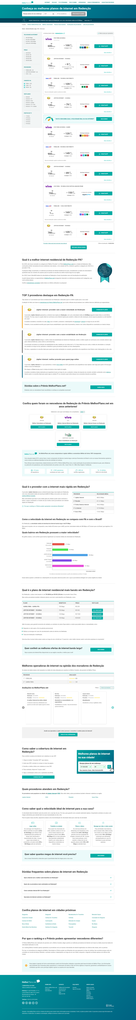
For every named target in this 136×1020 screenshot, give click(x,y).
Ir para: (24, 24)
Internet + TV (29, 98)
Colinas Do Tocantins (51, 917)
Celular (54, 2)
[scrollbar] (68, 707)
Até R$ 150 (28, 54)
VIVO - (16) (28, 74)
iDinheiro (88, 995)
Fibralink (71, 797)
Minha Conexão (90, 987)
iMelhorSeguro (90, 998)
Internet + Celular (30, 102)
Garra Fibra (95, 797)
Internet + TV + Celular (31, 106)
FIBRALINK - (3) (30, 70)
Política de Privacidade (64, 987)
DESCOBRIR (104, 119)
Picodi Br (88, 992)
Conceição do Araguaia (98, 917)
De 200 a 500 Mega (30, 39)
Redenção (42, 28)
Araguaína (25, 914)
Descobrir (101, 855)
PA (38, 28)
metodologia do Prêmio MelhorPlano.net (51, 302)
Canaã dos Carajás (27, 917)
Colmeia (71, 917)
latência (108, 372)
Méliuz (88, 990)
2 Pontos (28, 118)
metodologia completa (33, 283)
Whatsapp (104, 46)
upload (83, 321)
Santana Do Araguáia (51, 927)
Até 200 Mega (29, 37)
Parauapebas (72, 924)
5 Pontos (28, 123)
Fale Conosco (62, 990)
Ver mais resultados (79, 247)
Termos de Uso (62, 989)
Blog (60, 992)
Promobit (88, 993)
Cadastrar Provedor (108, 2)
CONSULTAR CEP (38, 777)
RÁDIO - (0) (28, 87)
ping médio (60, 364)
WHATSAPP (99, 610)
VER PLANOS (41, 427)
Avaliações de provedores (74, 24)
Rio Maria (94, 924)
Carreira (74, 987)
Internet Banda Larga (31, 28)
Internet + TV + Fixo (30, 104)
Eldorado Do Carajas (74, 921)
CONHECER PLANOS (102, 310)
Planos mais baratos (60, 24)
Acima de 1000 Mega (31, 43)
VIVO (58, 793)
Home (23, 28)
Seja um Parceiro (77, 989)
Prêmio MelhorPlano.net (34, 24)
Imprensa (47, 989)
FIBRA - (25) (29, 83)
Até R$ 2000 (29, 60)
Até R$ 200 (28, 56)
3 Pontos (28, 119)
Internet (47, 2)
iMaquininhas (89, 997)
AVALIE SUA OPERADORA (68, 734)
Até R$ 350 (28, 58)
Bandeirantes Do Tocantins (76, 914)
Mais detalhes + (108, 52)
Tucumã (71, 927)
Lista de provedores (88, 24)
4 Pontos (28, 121)
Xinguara (94, 927)
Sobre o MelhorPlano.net (51, 987)
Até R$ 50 (28, 53)
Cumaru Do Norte (27, 921)
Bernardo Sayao (96, 914)
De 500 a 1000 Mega (31, 41)
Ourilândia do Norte (50, 924)
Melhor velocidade (47, 24)
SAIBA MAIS (101, 387)
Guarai (94, 921)
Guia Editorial (48, 990)
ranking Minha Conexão (28, 496)
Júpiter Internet (52, 793)
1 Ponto (28, 116)
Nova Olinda (25, 924)
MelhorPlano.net (68, 264)
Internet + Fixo (29, 100)
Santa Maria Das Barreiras (29, 927)
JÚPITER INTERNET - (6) (32, 72)
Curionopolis (48, 921)
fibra (48, 321)
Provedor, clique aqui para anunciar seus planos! (55, 243)
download (77, 321)
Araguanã (48, 914)
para (57, 33)
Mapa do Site (62, 993)
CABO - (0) (28, 85)
